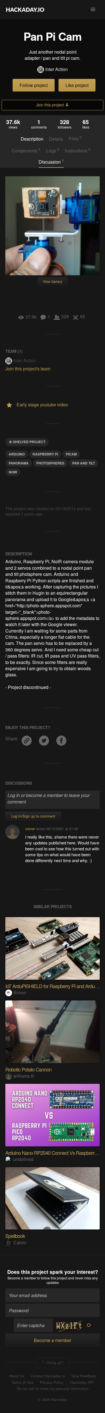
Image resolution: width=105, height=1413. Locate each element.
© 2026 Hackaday (52, 1399)
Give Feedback (83, 1375)
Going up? (54, 1362)
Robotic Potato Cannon (28, 1069)
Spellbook (15, 1235)
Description (32, 139)
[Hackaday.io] (25, 9)
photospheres (50, 463)
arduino (17, 454)
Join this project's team (27, 368)
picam (71, 454)
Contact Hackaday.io (48, 1375)
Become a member (22, 1277)
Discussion (51, 161)
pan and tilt (83, 463)
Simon (19, 992)
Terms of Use (22, 1382)
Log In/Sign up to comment (33, 816)
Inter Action (56, 69)
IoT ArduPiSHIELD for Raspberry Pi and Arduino (53, 986)
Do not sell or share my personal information (52, 1388)
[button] (92, 9)
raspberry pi (45, 454)
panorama (19, 463)
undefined (23, 1159)
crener (30, 828)
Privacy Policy (52, 1382)
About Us (16, 1375)
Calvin (19, 1242)
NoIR (13, 472)
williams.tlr (23, 1076)
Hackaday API (82, 1382)
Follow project (34, 85)
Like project (77, 85)
